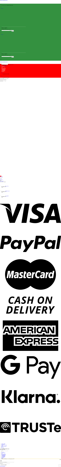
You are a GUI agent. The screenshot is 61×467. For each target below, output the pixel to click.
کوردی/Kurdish (3, 70)
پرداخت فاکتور (3, 444)
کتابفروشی (2, 71)
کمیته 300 (1, 179)
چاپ (1, 67)
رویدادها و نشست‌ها (3, 68)
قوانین (2, 445)
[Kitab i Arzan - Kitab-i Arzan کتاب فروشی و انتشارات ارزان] (3, 0)
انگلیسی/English (3, 69)
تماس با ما (2, 66)
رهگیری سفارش (3, 443)
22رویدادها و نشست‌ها (4, 446)
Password (1, 463)
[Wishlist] (0, 176)
